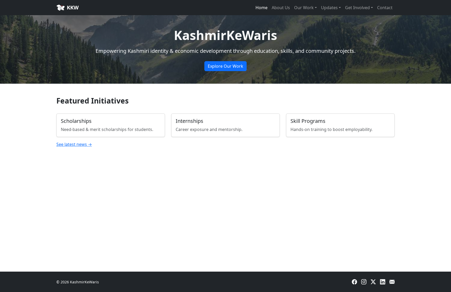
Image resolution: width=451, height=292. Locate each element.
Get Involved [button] (357, 7)
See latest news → (74, 144)
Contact (385, 7)
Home (262, 7)
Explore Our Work (225, 66)
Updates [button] (329, 7)
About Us (281, 7)
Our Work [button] (304, 7)
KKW (73, 7)
